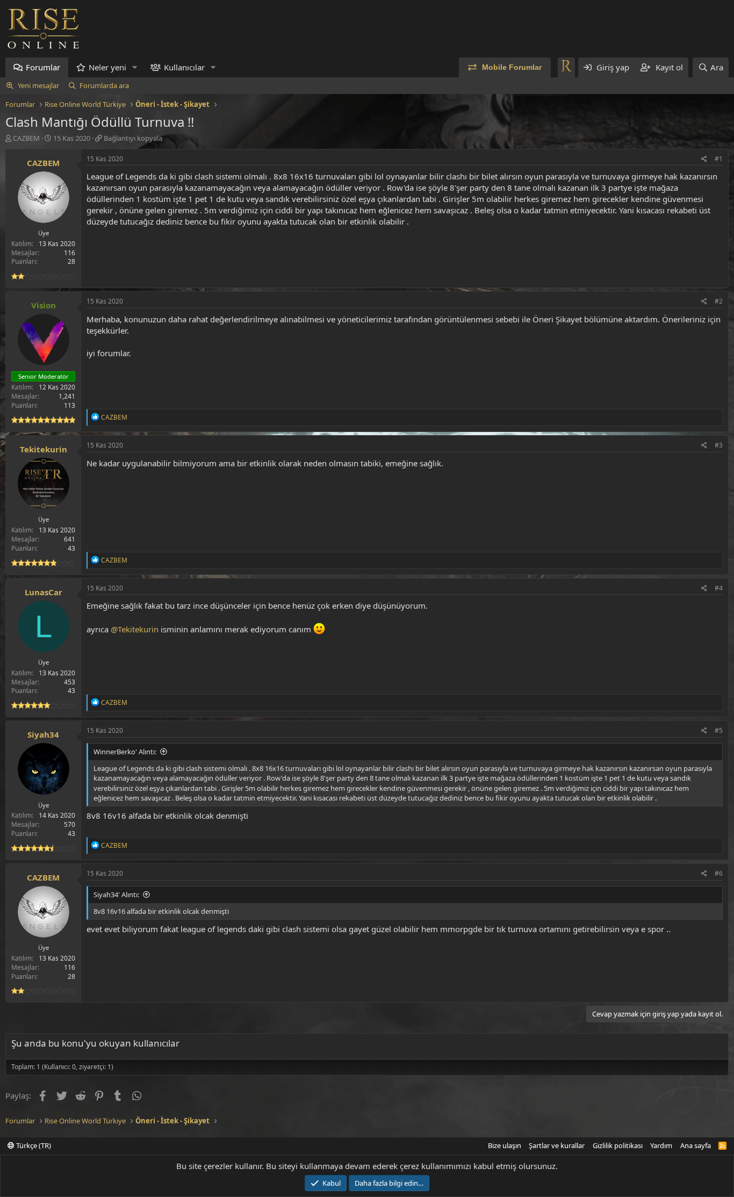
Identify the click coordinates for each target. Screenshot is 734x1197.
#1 (719, 158)
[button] (134, 67)
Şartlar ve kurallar (557, 1145)
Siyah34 (43, 734)
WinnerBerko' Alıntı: (124, 751)
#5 (719, 730)
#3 (719, 445)
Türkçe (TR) (33, 1145)
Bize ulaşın (504, 1145)
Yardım (661, 1145)
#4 (719, 588)
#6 (719, 873)
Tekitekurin (43, 449)
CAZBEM (26, 138)
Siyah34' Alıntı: (116, 894)
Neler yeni (107, 67)
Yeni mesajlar (38, 85)
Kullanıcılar (184, 67)
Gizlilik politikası (618, 1145)
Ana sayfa (695, 1145)
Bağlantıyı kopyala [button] (133, 138)
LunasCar (43, 592)
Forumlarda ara (104, 85)
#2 (719, 301)
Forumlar (43, 67)
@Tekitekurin (135, 629)
